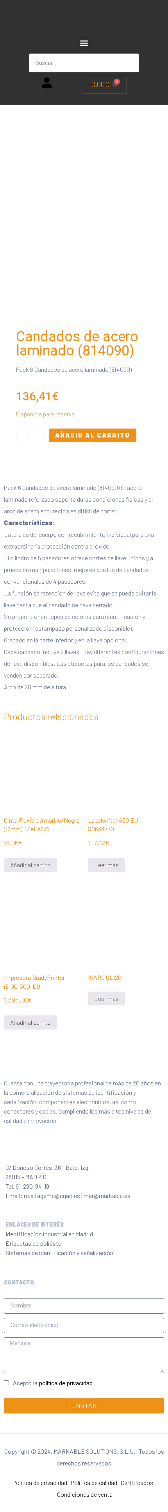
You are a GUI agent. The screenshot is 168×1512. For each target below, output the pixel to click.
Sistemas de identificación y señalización (59, 1252)
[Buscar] (129, 63)
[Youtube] (78, 1150)
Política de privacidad (40, 1482)
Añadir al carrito (92, 435)
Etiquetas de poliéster (34, 1243)
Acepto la (53, 1383)
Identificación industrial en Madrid (49, 1234)
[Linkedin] (61, 1150)
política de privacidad (66, 1383)
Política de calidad (94, 1482)
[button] (84, 42)
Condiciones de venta (85, 1494)
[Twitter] (27, 1150)
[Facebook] (9, 1150)
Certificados (137, 1482)
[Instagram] (44, 1150)
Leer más (106, 864)
